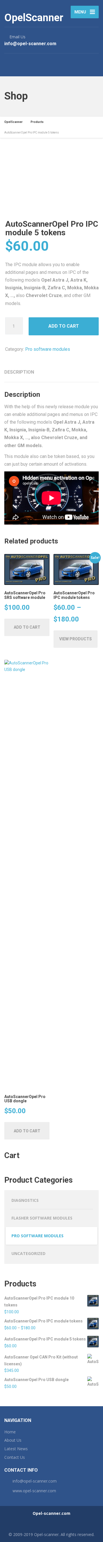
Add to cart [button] (27, 627)
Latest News (16, 1448)
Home (10, 1432)
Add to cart (63, 326)
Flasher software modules (41, 1218)
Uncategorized (28, 1253)
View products (75, 639)
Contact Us (14, 1457)
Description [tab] (19, 372)
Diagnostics (25, 1200)
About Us (12, 1440)
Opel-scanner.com (51, 1513)
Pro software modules (47, 349)
